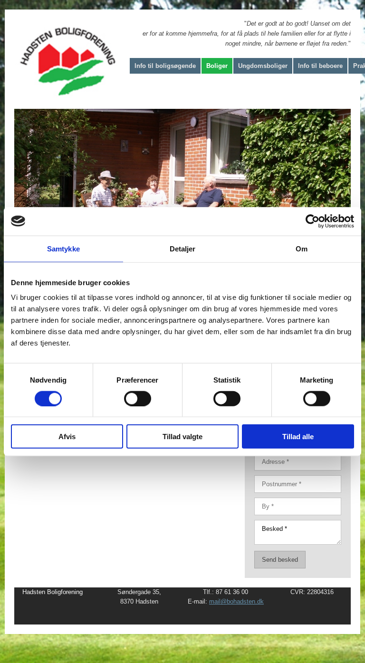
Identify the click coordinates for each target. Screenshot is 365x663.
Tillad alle (298, 436)
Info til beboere (320, 65)
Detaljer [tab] (183, 248)
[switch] (137, 398)
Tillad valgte (182, 436)
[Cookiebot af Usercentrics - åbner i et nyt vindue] (312, 221)
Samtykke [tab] (63, 248)
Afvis (67, 436)
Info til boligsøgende (165, 65)
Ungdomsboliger (263, 65)
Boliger (217, 65)
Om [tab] (301, 248)
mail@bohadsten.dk (236, 601)
